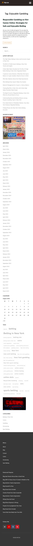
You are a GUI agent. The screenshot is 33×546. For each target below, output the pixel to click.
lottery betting (7, 350)
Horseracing (6, 426)
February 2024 (6, 220)
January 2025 (6, 189)
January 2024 (6, 223)
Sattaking (21, 380)
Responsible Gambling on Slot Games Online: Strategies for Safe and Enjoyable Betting (15, 23)
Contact (5, 453)
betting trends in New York (10, 340)
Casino (4, 420)
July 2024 (5, 208)
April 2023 (5, 248)
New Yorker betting (8, 357)
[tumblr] (13, 527)
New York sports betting (11, 363)
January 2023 (6, 257)
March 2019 (6, 291)
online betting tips (21, 365)
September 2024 (7, 201)
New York (15, 350)
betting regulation (8, 337)
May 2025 (5, 177)
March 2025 (6, 183)
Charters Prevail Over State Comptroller (12, 492)
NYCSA (18, 537)
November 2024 (7, 195)
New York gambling (21, 357)
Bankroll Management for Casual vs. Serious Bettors (16, 85)
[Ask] (9, 527)
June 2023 (5, 241)
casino (19, 340)
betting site (17, 337)
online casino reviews (8, 368)
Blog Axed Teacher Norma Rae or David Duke (13, 476)
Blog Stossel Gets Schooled (9, 489)
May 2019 (5, 285)
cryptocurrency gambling (9, 345)
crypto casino (16, 343)
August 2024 (6, 204)
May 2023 (5, 244)
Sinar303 (26, 380)
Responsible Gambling (10, 380)
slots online (7, 386)
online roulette (19, 373)
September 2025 (7, 164)
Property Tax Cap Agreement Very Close (12, 505)
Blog (4, 450)
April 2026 (5, 146)
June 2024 (5, 211)
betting (12, 329)
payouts (17, 377)
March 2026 (6, 149)
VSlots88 (18, 393)
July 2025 (5, 170)
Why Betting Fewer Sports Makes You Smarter (14, 82)
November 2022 (7, 260)
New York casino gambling (23, 354)
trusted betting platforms (9, 393)
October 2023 (6, 229)
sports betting (11, 391)
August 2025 (6, 167)
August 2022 (6, 266)
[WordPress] (5, 527)
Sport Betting (6, 429)
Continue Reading (7, 42)
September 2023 (7, 232)
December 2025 (7, 155)
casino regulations (8, 343)
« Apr (4, 320)
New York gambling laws (9, 360)
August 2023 (6, 235)
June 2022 (5, 272)
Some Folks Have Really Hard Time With (12, 512)
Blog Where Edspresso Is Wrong (10, 502)
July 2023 (5, 238)
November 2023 (7, 226)
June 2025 (5, 174)
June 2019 (5, 282)
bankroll (5, 329)
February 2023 (6, 254)
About (4, 446)
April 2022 (5, 275)
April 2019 (5, 288)
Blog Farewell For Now (8, 486)
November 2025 (7, 158)
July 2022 (5, 269)
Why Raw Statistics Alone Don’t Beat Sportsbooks (15, 79)
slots (22, 384)
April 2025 (5, 180)
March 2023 (6, 251)
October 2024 (6, 198)
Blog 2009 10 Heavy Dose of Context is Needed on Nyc (16, 479)
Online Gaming (19, 371)
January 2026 (6, 152)
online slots (9, 377)
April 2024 (5, 217)
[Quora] (17, 527)
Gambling (5, 423)
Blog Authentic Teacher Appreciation (11, 483)
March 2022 (6, 278)
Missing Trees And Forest (9, 499)
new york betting (10, 354)
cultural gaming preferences (22, 345)
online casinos (19, 368)
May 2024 (5, 214)
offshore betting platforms (9, 365)
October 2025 (6, 161)
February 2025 (6, 186)
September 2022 (7, 263)
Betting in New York (14, 333)
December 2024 (7, 192)
